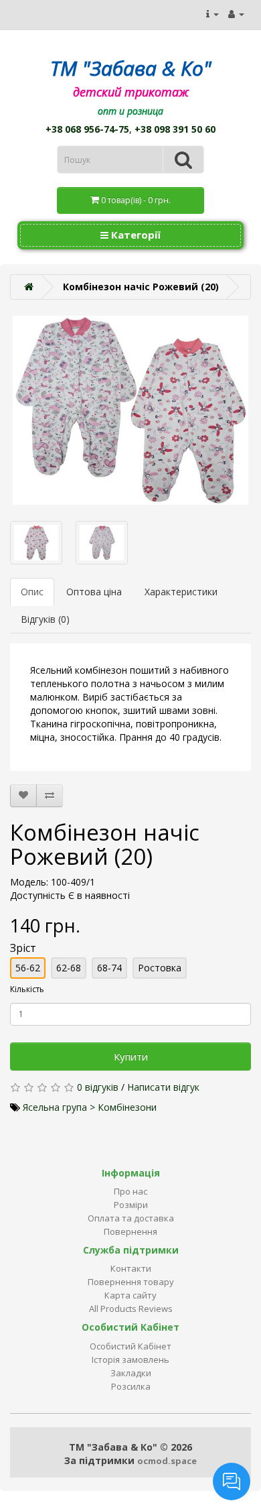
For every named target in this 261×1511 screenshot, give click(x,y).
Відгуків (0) (45, 619)
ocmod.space (167, 1461)
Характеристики (181, 591)
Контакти (130, 1268)
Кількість (27, 989)
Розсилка (131, 1386)
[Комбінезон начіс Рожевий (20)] (130, 410)
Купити (131, 1056)
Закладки (130, 1373)
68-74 (109, 967)
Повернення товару (131, 1282)
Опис (32, 591)
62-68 (68, 967)
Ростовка (159, 967)
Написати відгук (163, 1087)
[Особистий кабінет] (236, 13)
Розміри (131, 1205)
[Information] (212, 13)
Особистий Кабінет (130, 1346)
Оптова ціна (94, 591)
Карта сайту (130, 1295)
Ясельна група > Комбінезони (90, 1107)
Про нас (130, 1191)
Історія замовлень (130, 1359)
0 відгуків (97, 1087)
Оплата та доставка (131, 1218)
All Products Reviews (131, 1309)
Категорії (134, 234)
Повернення (130, 1231)
